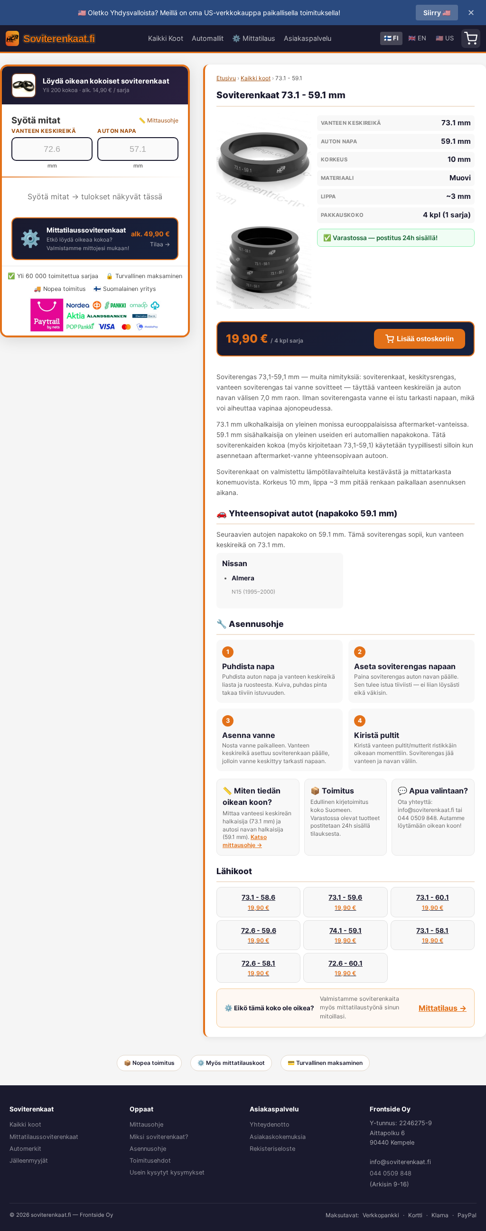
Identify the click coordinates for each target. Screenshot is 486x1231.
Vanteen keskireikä (43, 131)
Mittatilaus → (443, 1008)
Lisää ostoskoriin (425, 339)
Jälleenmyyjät (28, 1160)
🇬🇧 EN (417, 38)
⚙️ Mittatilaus (253, 38)
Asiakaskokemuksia (278, 1136)
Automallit (208, 38)
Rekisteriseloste (272, 1148)
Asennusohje (148, 1148)
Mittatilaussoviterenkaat (43, 1136)
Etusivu (226, 78)
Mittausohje (146, 1124)
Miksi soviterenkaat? (159, 1136)
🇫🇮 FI (391, 38)
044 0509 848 (390, 1173)
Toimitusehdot (150, 1160)
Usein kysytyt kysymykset (167, 1172)
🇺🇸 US (445, 38)
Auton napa (116, 131)
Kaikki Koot (165, 38)
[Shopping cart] (470, 38)
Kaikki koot (256, 78)
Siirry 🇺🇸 (436, 13)
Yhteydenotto (270, 1124)
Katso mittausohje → (245, 841)
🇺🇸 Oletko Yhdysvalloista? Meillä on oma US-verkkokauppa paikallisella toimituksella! (209, 13)
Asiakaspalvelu (307, 38)
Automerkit (25, 1148)
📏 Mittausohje (158, 120)
